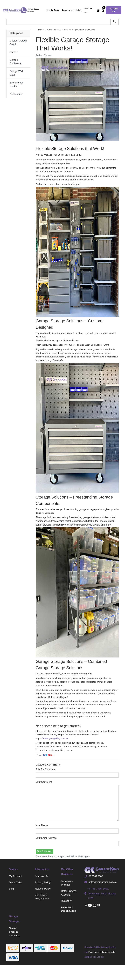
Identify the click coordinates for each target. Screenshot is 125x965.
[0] (103, 10)
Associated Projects (67, 883)
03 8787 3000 (96, 876)
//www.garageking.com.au (55, 738)
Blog (11, 888)
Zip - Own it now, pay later (42, 897)
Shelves (14, 52)
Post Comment (44, 851)
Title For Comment (45, 769)
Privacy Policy (42, 882)
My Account (15, 876)
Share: (40, 755)
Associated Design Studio (68, 909)
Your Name (42, 825)
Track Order (15, 882)
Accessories (16, 94)
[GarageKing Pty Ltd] (11, 10)
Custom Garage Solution (33, 10)
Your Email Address (46, 837)
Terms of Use (42, 876)
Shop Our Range (53, 10)
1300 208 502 (88, 10)
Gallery (79, 10)
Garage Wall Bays (16, 73)
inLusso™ (66, 900)
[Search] (114, 21)
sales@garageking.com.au (103, 882)
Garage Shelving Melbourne (14, 932)
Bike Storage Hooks (16, 84)
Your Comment (44, 781)
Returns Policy (43, 888)
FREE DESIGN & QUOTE (114, 10)
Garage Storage (67, 10)
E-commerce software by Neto (101, 952)
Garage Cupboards (15, 61)
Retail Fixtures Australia (68, 893)
